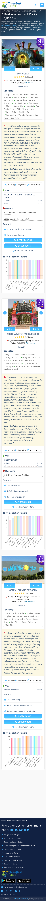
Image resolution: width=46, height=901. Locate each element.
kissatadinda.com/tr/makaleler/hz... (21, 711)
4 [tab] (24, 63)
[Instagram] (11, 891)
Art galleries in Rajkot (12, 835)
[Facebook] (2, 891)
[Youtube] (16, 891)
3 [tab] (22, 63)
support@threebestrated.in (18, 887)
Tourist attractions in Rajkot (14, 867)
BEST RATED (6, 11)
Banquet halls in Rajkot (12, 838)
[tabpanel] (23, 53)
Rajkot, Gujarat (18, 829)
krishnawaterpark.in (16, 497)
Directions (31, 83)
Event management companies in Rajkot (19, 846)
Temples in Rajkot (10, 864)
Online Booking (13, 485)
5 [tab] (26, 63)
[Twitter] (7, 891)
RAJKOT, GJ (16, 11)
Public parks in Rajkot (12, 857)
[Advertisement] (23, 795)
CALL (10, 69)
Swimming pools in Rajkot (14, 860)
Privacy (4, 894)
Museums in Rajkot (11, 853)
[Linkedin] (20, 891)
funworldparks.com (15, 235)
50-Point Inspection (8, 26)
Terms (12, 894)
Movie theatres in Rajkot (13, 849)
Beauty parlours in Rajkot (13, 842)
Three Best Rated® (21, 899)
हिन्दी (40, 11)
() (29, 77)
